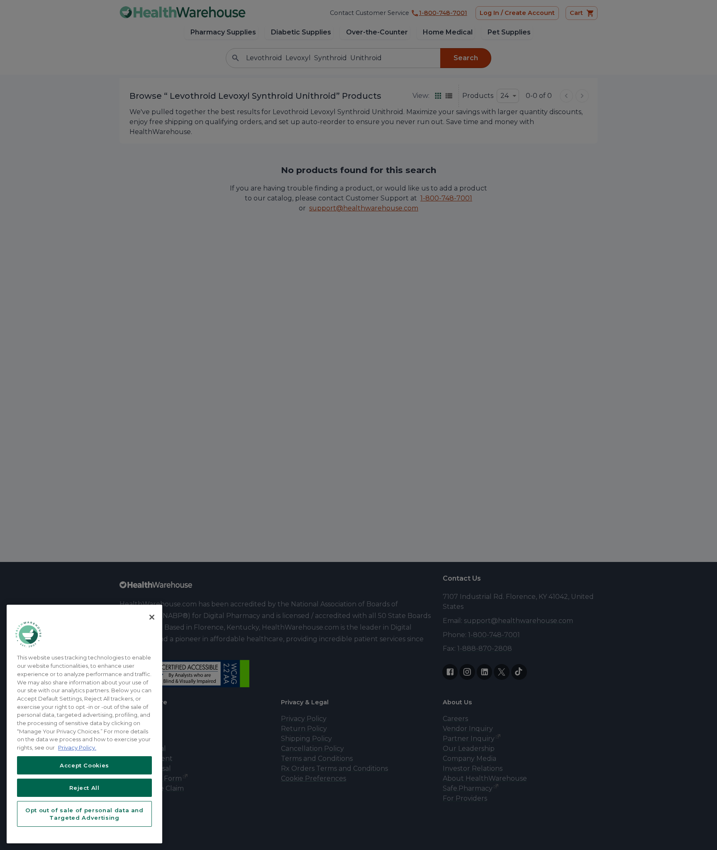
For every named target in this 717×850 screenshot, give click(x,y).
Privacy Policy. (77, 747)
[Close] (152, 617)
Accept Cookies (84, 765)
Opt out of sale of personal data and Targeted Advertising (84, 814)
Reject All (84, 787)
